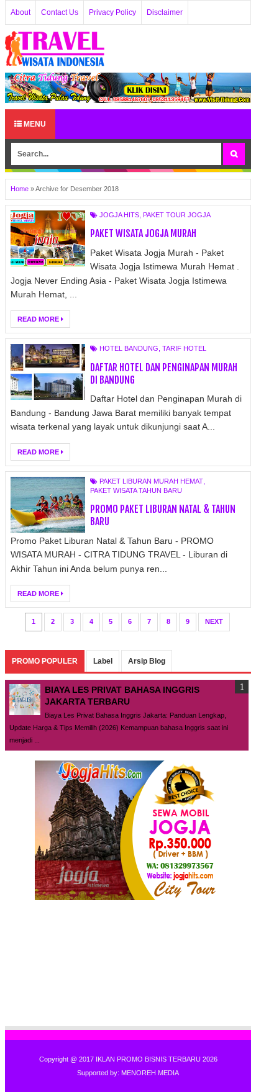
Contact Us (59, 12)
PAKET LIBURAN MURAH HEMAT (151, 481)
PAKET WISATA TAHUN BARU (136, 490)
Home (20, 188)
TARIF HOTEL (184, 348)
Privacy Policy (112, 12)
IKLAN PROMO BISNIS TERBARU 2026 (156, 1059)
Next (214, 621)
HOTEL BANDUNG (128, 348)
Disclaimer (165, 12)
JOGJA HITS (119, 215)
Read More (39, 319)
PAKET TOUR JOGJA (177, 215)
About (20, 12)
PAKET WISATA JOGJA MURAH (143, 233)
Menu (34, 124)
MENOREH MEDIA (150, 1072)
